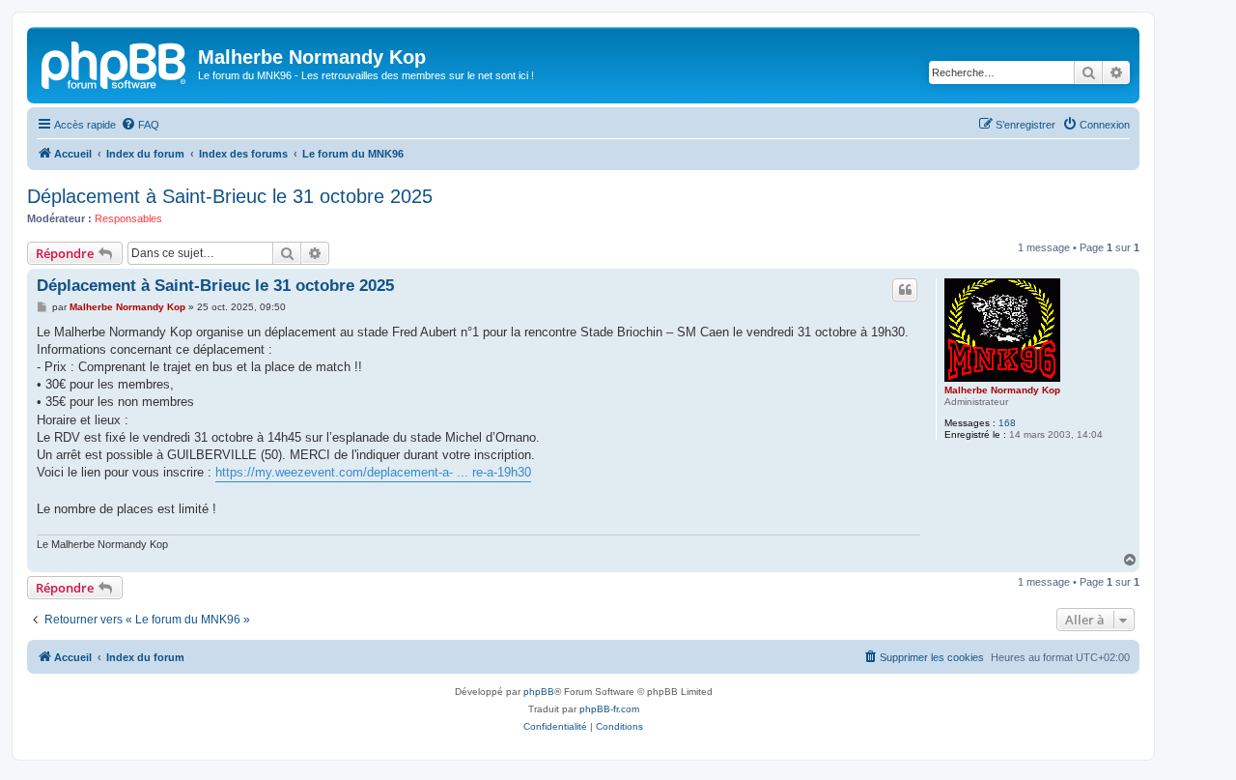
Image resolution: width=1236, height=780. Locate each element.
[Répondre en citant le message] (904, 290)
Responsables (128, 218)
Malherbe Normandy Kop (1002, 390)
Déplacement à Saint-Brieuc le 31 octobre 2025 (230, 196)
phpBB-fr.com (609, 709)
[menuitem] (140, 124)
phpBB (538, 691)
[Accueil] (115, 63)
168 (1007, 423)
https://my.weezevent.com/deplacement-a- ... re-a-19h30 (373, 472)
